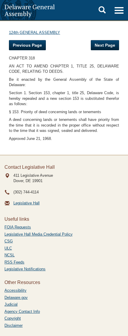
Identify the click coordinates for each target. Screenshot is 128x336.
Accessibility (15, 290)
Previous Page (27, 45)
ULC (8, 248)
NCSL (9, 255)
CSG (8, 241)
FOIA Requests (17, 227)
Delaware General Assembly (29, 10)
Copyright (12, 318)
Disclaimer (13, 325)
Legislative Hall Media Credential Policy (38, 234)
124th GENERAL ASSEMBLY (34, 32)
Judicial (11, 304)
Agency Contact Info (22, 311)
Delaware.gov (16, 297)
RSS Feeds (14, 262)
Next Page (105, 45)
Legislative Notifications (25, 269)
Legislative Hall (26, 203)
